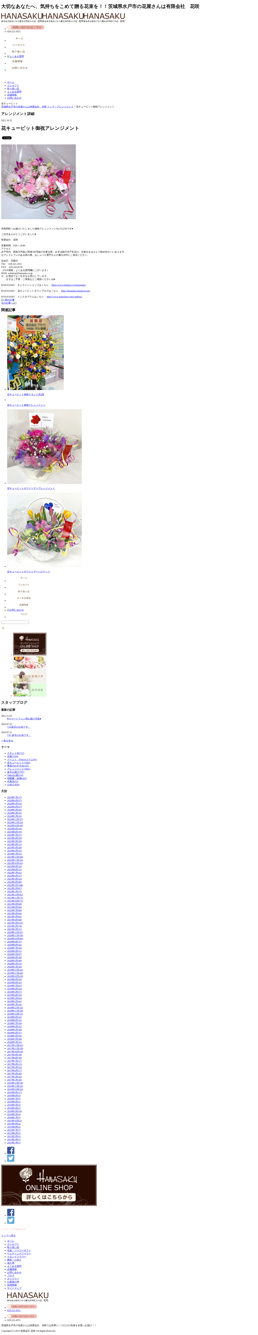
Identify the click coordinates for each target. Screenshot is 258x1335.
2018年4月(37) (14, 1033)
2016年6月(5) (14, 1102)
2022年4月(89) (14, 882)
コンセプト (13, 85)
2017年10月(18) (15, 1051)
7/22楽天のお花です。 (18, 727)
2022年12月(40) (15, 857)
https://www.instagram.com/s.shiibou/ (64, 296)
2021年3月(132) (15, 923)
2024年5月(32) (14, 803)
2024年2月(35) (14, 813)
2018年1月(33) (14, 1042)
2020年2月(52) (14, 963)
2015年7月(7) (14, 1130)
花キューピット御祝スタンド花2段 (25, 394)
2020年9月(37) (14, 941)
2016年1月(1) (14, 1117)
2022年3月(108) (15, 885)
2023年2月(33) (14, 850)
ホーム (10, 82)
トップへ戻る (8, 1235)
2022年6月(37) (14, 876)
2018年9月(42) (14, 1017)
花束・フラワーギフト (19, 1250)
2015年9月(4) (14, 1124)
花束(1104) (12, 756)
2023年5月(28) (14, 841)
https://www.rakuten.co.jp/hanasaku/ (69, 285)
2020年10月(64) (15, 938)
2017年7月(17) (14, 1061)
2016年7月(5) (14, 1098)
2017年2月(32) (14, 1076)
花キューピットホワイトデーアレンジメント (31, 488)
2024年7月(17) (14, 797)
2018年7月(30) (14, 1023)
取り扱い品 (13, 88)
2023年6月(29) (14, 838)
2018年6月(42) (14, 1026)
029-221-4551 (14, 1310)
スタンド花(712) (15, 753)
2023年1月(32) (14, 854)
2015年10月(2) (14, 1120)
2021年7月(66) (14, 910)
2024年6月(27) (14, 800)
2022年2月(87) (14, 888)
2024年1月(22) (14, 816)
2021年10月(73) (15, 901)
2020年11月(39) (15, 935)
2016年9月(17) (14, 1092)
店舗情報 (12, 95)
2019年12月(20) (15, 970)
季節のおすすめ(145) (18, 766)
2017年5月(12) (14, 1067)
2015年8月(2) (14, 1127)
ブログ (10, 1275)
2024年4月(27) (14, 806)
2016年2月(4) (14, 1114)
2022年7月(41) (14, 872)
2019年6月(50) (14, 989)
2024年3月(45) (14, 810)
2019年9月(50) (14, 979)
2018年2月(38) (14, 1039)
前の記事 (9, 300)
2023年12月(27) (15, 819)
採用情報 (12, 1285)
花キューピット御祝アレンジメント (26, 405)
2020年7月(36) (14, 948)
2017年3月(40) (14, 1073)
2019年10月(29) (15, 976)
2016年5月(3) (14, 1105)
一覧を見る (7, 740)
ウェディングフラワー (19, 1253)
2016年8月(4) (14, 1095)
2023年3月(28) (14, 847)
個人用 (10, 1263)
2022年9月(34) (14, 866)
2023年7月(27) (14, 835)
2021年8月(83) (14, 907)
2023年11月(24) (15, 822)
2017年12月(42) (15, 1045)
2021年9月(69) (14, 904)
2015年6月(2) (14, 1133)
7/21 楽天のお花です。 (19, 735)
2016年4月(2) (14, 1108)
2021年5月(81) (14, 916)
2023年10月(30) (15, 825)
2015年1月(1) (14, 1142)
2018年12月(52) (15, 1007)
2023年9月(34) (14, 828)
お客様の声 (13, 1282)
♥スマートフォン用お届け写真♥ (24, 718)
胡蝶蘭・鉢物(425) (17, 778)
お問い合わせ (14, 98)
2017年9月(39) (14, 1054)
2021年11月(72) (15, 898)
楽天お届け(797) (15, 772)
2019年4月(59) (14, 995)
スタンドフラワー (16, 1256)
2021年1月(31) (14, 929)
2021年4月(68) (14, 920)
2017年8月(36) (14, 1058)
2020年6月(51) (14, 951)
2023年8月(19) (14, 832)
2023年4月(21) (14, 844)
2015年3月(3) (14, 1136)
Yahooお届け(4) (15, 775)
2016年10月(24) (15, 1089)
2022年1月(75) (14, 891)
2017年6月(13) (14, 1064)
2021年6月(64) (14, 913)
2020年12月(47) (15, 932)
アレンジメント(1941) (18, 769)
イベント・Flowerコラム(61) (22, 759)
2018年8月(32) (14, 1020)
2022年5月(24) (14, 879)
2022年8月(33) (14, 869)
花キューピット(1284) (18, 762)
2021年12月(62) (15, 894)
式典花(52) (12, 781)
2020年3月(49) (14, 960)
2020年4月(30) (14, 957)
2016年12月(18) (15, 1083)
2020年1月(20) (14, 967)
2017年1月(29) (14, 1080)
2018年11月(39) (15, 1011)
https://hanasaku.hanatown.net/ (75, 291)
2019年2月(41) (14, 1001)
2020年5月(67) (14, 954)
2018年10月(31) (15, 1014)
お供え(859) (13, 784)
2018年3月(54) (14, 1036)
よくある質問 (14, 91)
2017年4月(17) (14, 1070)
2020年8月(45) (14, 945)
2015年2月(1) (14, 1139)
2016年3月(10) (14, 1111)
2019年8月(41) (14, 982)
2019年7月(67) (14, 985)
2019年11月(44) (15, 973)
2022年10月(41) (15, 863)
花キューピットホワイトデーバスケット (28, 571)
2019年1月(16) (14, 1004)
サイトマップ (14, 1288)
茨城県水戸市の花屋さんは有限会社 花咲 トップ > (29, 106)
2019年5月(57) (14, 992)
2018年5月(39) (14, 1029)
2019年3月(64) (14, 998)
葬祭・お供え (14, 1260)
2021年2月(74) (14, 926)
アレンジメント (65, 106)
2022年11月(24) (15, 860)
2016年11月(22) (15, 1086)
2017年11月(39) (15, 1048)
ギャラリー (13, 1278)
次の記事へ (7, 303)
